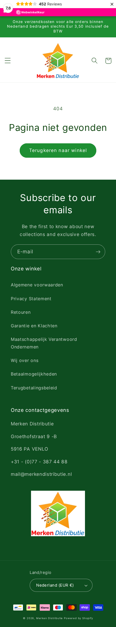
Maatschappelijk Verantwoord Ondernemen (44, 343)
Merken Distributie (49, 618)
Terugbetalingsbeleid (34, 387)
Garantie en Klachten (34, 325)
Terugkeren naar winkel (58, 150)
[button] (8, 61)
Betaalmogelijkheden (34, 374)
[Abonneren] (98, 251)
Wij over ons (24, 360)
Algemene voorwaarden (37, 284)
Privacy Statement (31, 298)
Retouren (21, 312)
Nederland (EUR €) (55, 585)
